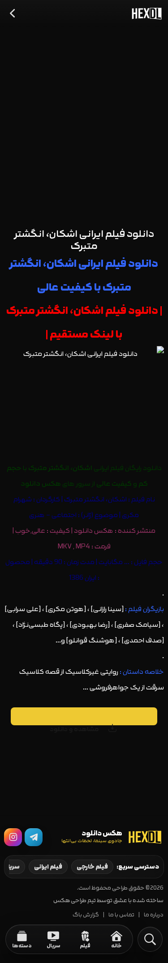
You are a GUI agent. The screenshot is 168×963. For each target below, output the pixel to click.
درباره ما (154, 915)
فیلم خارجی (92, 866)
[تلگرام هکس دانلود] (34, 837)
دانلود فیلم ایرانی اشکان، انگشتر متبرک (84, 240)
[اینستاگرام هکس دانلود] (13, 837)
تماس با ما (121, 915)
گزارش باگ (86, 915)
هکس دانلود (93, 530)
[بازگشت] (13, 13)
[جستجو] (150, 939)
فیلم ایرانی (48, 866)
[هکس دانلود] (144, 13)
